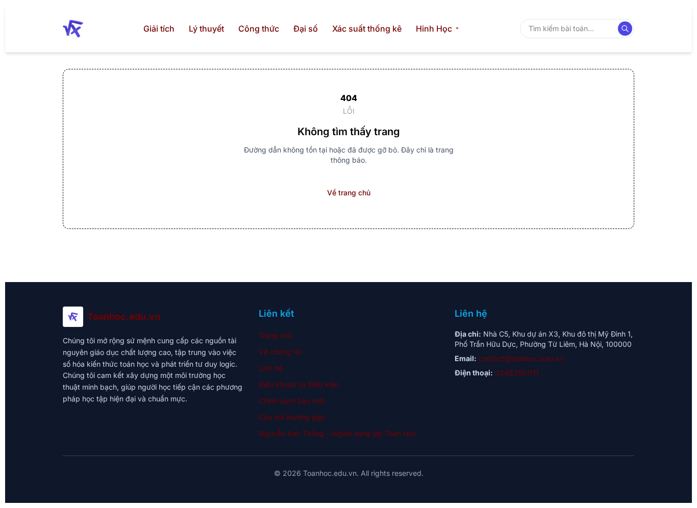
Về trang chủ (348, 192)
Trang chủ (275, 335)
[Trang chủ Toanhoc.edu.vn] (73, 28)
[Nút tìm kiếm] (625, 28)
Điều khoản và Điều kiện (299, 384)
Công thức (258, 28)
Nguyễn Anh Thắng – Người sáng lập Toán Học (337, 433)
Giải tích (159, 28)
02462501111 (517, 372)
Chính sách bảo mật (292, 400)
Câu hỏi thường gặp (292, 417)
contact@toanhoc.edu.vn (521, 358)
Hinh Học (434, 28)
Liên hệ (271, 368)
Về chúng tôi (280, 351)
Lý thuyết (206, 28)
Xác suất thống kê (367, 28)
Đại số (305, 28)
